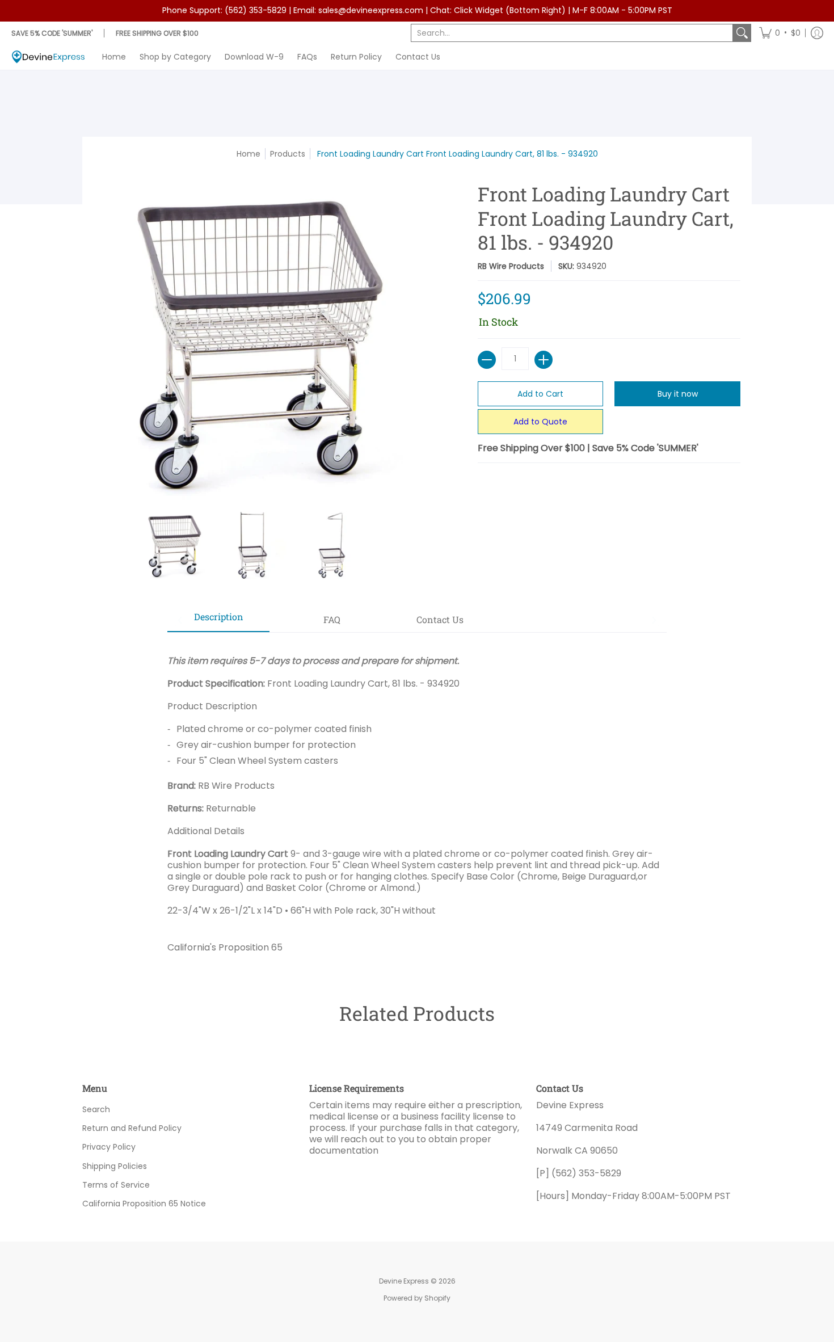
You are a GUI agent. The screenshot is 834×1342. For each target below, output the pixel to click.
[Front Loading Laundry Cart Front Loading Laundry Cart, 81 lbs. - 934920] (173, 545)
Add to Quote (540, 421)
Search (96, 1109)
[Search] (742, 33)
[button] (780, 33)
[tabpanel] (417, 799)
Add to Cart (540, 393)
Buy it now (678, 393)
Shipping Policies (114, 1166)
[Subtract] (487, 360)
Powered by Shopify (417, 1298)
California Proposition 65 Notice (144, 1203)
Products (287, 153)
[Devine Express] (48, 57)
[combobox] (572, 33)
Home (248, 153)
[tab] (218, 620)
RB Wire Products (511, 266)
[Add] (543, 360)
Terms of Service (116, 1184)
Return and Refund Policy (132, 1128)
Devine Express (404, 1281)
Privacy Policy (109, 1146)
